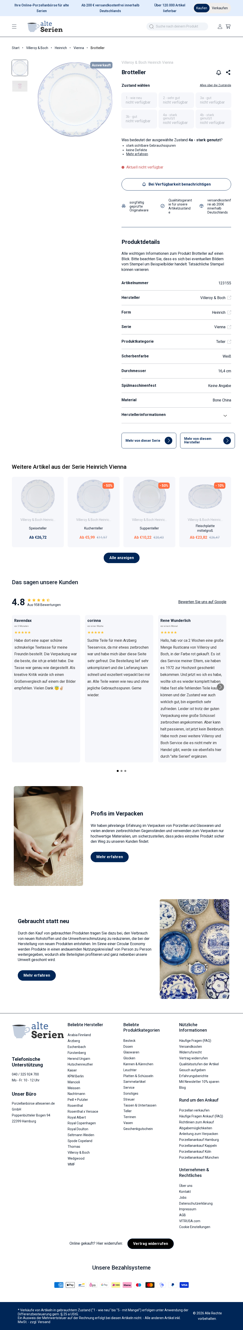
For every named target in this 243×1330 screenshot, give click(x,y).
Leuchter (130, 1070)
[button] (14, 26)
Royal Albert (77, 1117)
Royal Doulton (78, 1129)
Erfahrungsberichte (193, 1076)
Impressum (187, 1209)
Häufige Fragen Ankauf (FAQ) (201, 1116)
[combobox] (177, 26)
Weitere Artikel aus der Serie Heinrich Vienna (69, 467)
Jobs (183, 1197)
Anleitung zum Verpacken (198, 1134)
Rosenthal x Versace (83, 1111)
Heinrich (61, 48)
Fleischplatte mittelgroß (205, 528)
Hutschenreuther (80, 1064)
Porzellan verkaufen (194, 1110)
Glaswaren (131, 1052)
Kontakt (185, 1191)
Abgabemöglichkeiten (195, 1128)
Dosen (128, 1046)
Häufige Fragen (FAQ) (195, 1041)
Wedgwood (76, 1158)
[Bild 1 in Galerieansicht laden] (20, 68)
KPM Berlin (76, 1076)
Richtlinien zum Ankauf (196, 1122)
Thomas (74, 1146)
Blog (182, 1087)
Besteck (129, 1041)
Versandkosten (190, 1046)
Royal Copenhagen (82, 1123)
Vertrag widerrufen (193, 1058)
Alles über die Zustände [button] (215, 85)
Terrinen (129, 1117)
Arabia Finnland (79, 1035)
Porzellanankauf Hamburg (199, 1140)
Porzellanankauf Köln (195, 1151)
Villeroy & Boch (37, 48)
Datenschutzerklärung (196, 1203)
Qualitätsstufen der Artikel (199, 1064)
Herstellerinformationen (144, 414)
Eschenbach (77, 1047)
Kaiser (72, 1070)
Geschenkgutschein (138, 1129)
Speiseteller (38, 528)
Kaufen (201, 8)
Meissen (74, 1088)
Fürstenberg (77, 1053)
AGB (182, 1215)
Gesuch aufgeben (192, 1070)
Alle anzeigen (121, 558)
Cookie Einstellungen (194, 1227)
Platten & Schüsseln (138, 1076)
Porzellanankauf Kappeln (198, 1146)
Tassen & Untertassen (139, 1105)
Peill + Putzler (78, 1100)
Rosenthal (75, 1105)
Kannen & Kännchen (138, 1064)
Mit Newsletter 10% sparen (199, 1082)
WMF (71, 1164)
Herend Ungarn (79, 1059)
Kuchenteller (93, 528)
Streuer (129, 1099)
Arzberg (74, 1041)
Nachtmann (76, 1094)
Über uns (185, 1186)
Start (15, 48)
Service (129, 1087)
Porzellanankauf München (199, 1157)
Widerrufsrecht (190, 1052)
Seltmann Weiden (81, 1135)
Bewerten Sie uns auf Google (202, 602)
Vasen (128, 1123)
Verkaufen (220, 8)
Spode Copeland (80, 1141)
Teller (220, 341)
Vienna (79, 48)
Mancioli (74, 1082)
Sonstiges (130, 1093)
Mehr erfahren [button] (137, 154)
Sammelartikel (134, 1082)
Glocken (129, 1058)
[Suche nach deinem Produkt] (151, 26)
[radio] (139, 100)
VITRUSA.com (189, 1221)
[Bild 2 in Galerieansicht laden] (20, 86)
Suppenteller (149, 528)
